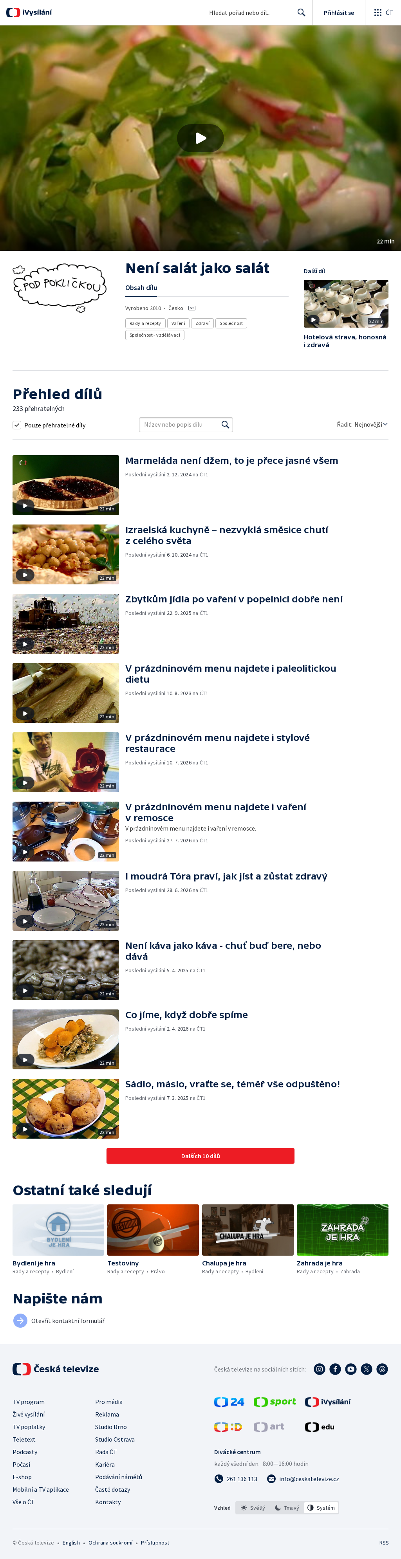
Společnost (231, 323)
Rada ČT (106, 1452)
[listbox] (287, 1507)
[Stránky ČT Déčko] (228, 1429)
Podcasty (25, 1452)
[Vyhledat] (225, 425)
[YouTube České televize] (351, 1369)
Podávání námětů (118, 1477)
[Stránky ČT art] (269, 1429)
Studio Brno (111, 1427)
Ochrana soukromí (110, 1542)
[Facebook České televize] (335, 1369)
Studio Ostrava (115, 1439)
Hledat (301, 12)
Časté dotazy (112, 1489)
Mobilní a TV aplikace (41, 1489)
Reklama (107, 1414)
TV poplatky (29, 1427)
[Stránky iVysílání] (328, 1404)
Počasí (21, 1464)
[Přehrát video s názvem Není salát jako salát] (200, 138)
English (71, 1542)
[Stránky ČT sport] (275, 1404)
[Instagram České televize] (319, 1369)
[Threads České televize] (382, 1369)
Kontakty (108, 1502)
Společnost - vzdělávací (155, 335)
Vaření (178, 323)
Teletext (24, 1439)
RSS (383, 1542)
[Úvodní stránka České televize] (56, 1369)
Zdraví (202, 323)
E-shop (22, 1477)
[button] (200, 138)
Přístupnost (155, 1542)
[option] (253, 1507)
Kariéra (105, 1464)
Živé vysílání (29, 1414)
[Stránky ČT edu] (319, 1429)
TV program (29, 1402)
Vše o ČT (24, 1502)
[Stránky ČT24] (229, 1404)
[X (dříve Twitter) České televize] (366, 1369)
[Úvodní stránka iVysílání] (36, 12)
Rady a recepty (145, 323)
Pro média (109, 1402)
